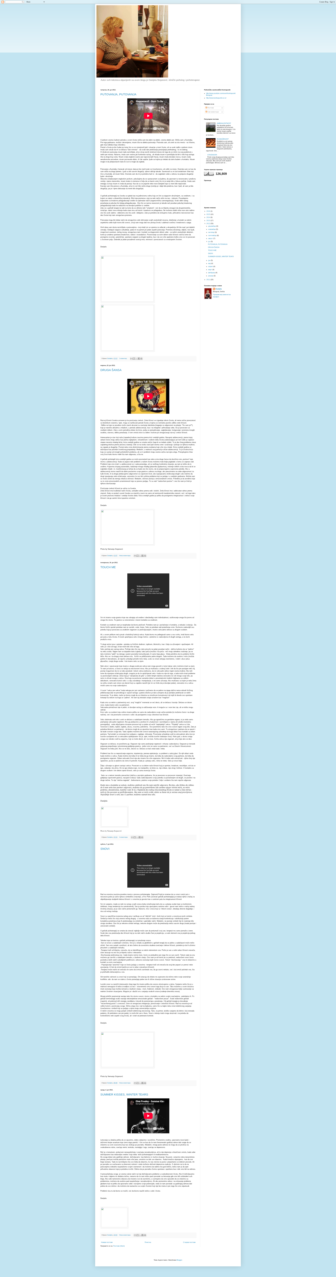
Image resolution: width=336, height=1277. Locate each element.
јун (209, 260)
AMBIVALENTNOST (224, 123)
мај (209, 263)
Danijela (219, 289)
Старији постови (189, 1242)
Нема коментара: (125, 555)
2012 (208, 223)
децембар (212, 226)
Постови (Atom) (119, 1246)
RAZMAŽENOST (223, 139)
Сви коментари (213, 112)
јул (209, 241)
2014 (208, 217)
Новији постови (107, 1242)
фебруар (211, 273)
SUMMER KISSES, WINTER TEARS (124, 1094)
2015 (208, 214)
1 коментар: (123, 358)
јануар (211, 276)
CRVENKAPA (212, 155)
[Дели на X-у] (136, 358)
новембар (212, 229)
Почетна (148, 1242)
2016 (208, 211)
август (210, 238)
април (210, 266)
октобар (211, 232)
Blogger (179, 1260)
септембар (212, 235)
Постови (210, 108)
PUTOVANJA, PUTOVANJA (118, 94)
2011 (208, 280)
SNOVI (104, 848)
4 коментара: (123, 837)
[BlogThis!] (134, 358)
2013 (208, 220)
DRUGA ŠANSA (111, 370)
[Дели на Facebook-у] (139, 358)
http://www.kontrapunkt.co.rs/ (216, 98)
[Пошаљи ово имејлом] (131, 358)
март (210, 270)
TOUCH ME (108, 567)
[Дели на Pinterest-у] (141, 358)
